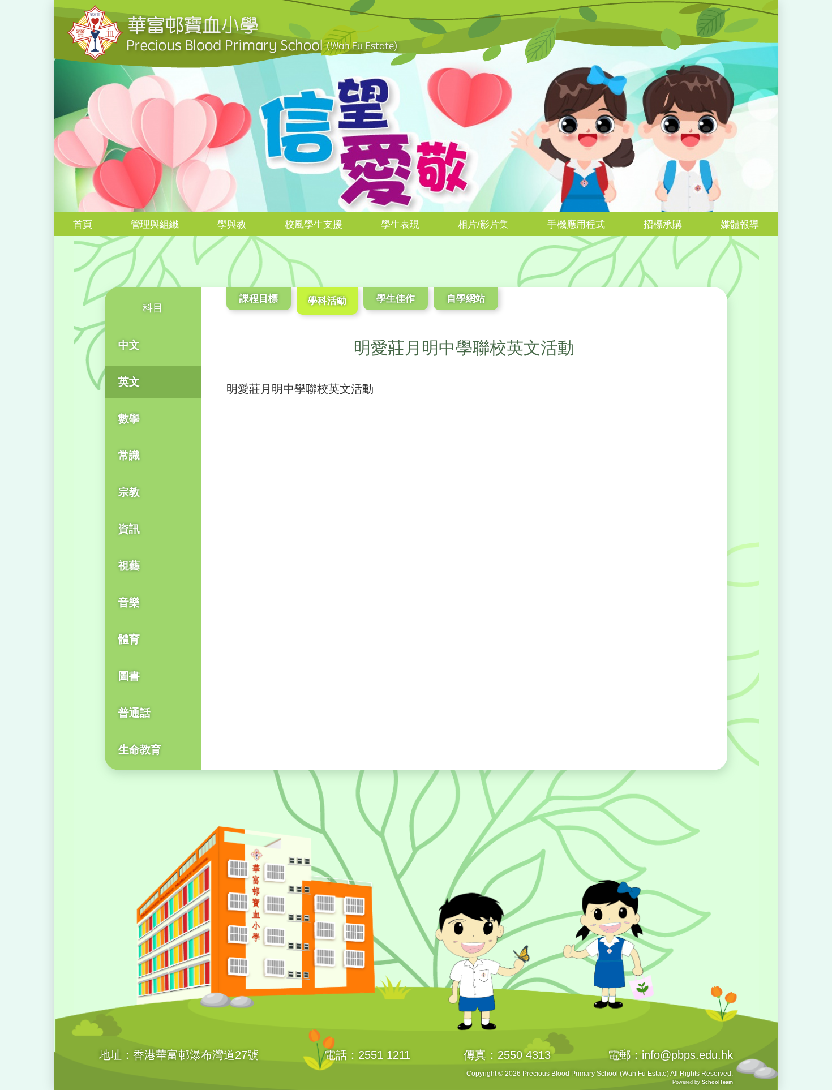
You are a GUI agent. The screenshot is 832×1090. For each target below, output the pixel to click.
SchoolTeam (717, 1082)
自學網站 (466, 298)
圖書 (129, 676)
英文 (129, 382)
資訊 (129, 529)
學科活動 (327, 300)
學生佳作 (395, 298)
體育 (129, 639)
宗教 (129, 492)
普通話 (134, 713)
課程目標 (258, 298)
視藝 (129, 566)
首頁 (82, 224)
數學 (129, 418)
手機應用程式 (576, 224)
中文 (129, 345)
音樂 (129, 602)
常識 (129, 455)
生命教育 (139, 750)
